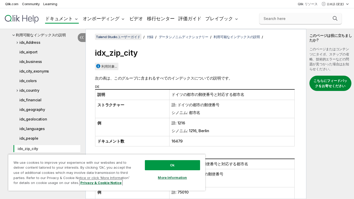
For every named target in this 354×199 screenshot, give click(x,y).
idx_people (28, 138)
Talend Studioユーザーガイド (118, 37)
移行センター (161, 18)
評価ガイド (189, 18)
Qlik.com (11, 4)
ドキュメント (59, 18)
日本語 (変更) (336, 4)
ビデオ (136, 18)
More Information (172, 177)
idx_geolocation (33, 119)
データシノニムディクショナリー (183, 37)
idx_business (30, 61)
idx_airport (28, 52)
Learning (50, 4)
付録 (150, 37)
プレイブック (219, 18)
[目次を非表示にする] (82, 37)
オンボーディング (101, 18)
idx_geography (32, 109)
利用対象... (109, 66)
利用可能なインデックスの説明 (41, 35)
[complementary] (330, 114)
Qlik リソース (308, 4)
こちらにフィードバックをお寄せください (330, 83)
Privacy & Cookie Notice (101, 183)
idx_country (29, 90)
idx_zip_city (28, 148)
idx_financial (30, 100)
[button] (335, 18)
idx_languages (32, 128)
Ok (172, 165)
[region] (106, 172)
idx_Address (29, 42)
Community (31, 4)
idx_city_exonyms (34, 71)
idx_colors (28, 81)
